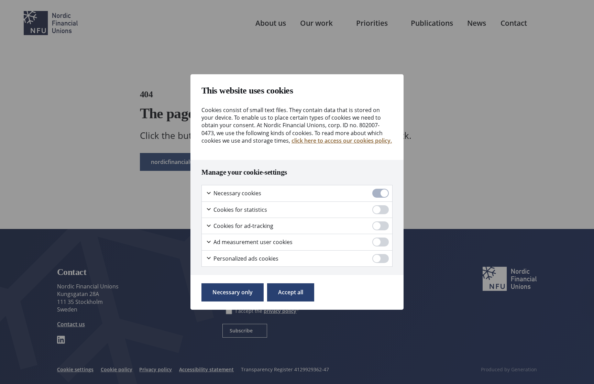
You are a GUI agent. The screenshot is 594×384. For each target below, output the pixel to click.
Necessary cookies (236, 193)
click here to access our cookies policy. (342, 140)
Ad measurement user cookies (252, 242)
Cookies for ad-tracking (242, 226)
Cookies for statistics (239, 209)
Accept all (290, 292)
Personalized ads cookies (245, 258)
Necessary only (232, 292)
